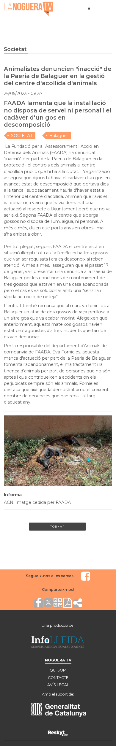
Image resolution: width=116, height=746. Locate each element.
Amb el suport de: (58, 694)
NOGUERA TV (58, 660)
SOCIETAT (21, 135)
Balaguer (58, 135)
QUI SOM (58, 670)
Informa (13, 494)
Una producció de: (58, 625)
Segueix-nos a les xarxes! (50, 576)
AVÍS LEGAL (58, 684)
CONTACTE (58, 677)
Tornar (57, 526)
